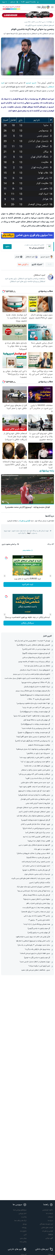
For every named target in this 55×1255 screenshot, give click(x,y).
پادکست (23, 1217)
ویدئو (24, 1224)
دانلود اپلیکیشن (47, 1210)
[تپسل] (2, 233)
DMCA (50, 1234)
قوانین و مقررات (24, 521)
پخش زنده (23, 1241)
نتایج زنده (23, 1231)
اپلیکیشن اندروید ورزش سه (11, 7)
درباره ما (50, 1220)
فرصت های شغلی (47, 1227)
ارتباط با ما (49, 1213)
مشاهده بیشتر (27, 550)
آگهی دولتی (49, 1238)
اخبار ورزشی (22, 1213)
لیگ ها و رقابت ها (20, 1220)
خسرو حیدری (31, 82)
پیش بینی (23, 1238)
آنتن (25, 1234)
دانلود (7, 246)
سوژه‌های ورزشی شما (19, 1210)
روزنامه (24, 1227)
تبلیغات (50, 1217)
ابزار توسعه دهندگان (46, 1224)
